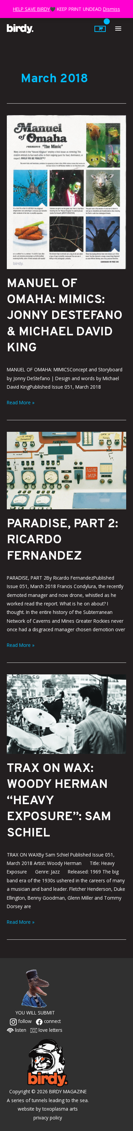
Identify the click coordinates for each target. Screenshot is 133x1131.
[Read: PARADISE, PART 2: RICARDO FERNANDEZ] (66, 470)
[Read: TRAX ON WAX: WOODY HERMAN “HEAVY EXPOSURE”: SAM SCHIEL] (66, 713)
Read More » (20, 402)
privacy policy (47, 1117)
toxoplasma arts (60, 1109)
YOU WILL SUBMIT (35, 1012)
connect (52, 1021)
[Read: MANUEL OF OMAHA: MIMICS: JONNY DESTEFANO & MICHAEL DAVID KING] (66, 191)
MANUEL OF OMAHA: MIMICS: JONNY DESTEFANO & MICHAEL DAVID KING (64, 316)
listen (20, 1030)
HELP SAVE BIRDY (31, 9)
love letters (49, 1030)
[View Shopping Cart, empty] (100, 29)
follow (24, 1021)
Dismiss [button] (111, 9)
